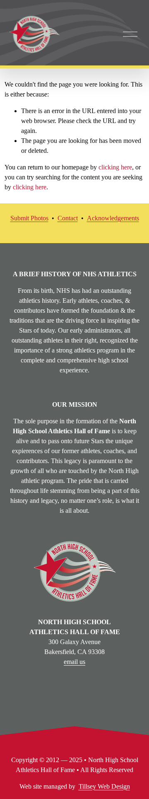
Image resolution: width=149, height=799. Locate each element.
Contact (68, 218)
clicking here (115, 167)
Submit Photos (29, 218)
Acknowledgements (113, 218)
